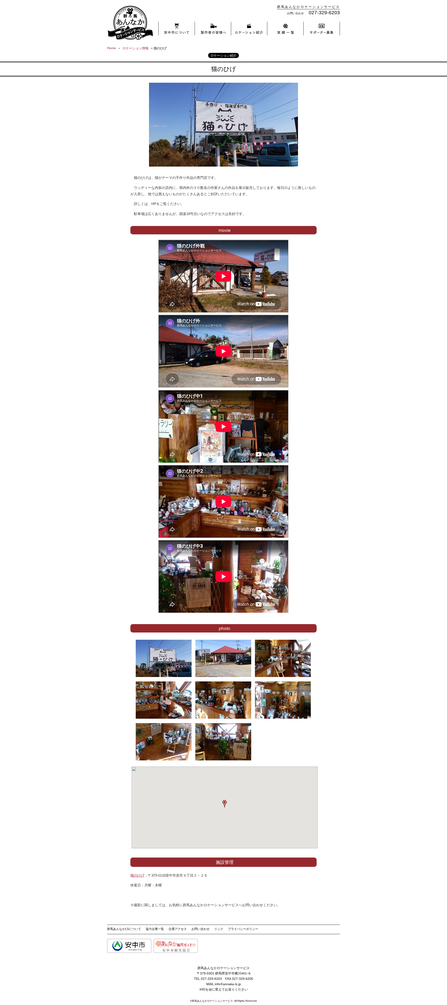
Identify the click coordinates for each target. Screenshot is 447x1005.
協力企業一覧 (155, 929)
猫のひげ (137, 875)
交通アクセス (178, 929)
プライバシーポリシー (243, 929)
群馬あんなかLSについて (124, 929)
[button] (224, 803)
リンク (218, 929)
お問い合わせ (200, 929)
